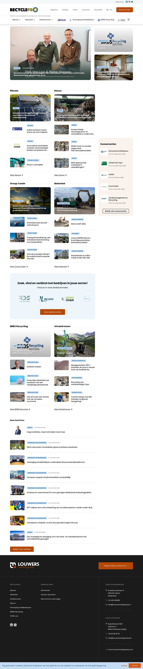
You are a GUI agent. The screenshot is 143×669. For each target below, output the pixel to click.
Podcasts (65, 10)
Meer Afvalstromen (62, 409)
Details (124, 665)
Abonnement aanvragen (51, 599)
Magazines (54, 10)
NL (108, 10)
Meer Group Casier (18, 266)
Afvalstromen (45, 20)
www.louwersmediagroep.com (120, 650)
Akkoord (134, 665)
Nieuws (15, 20)
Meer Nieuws (15, 175)
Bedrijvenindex (124, 10)
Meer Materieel (60, 266)
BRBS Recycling (107, 20)
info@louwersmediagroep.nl (119, 605)
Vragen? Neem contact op (114, 566)
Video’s (75, 10)
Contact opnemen (48, 595)
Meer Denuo (59, 175)
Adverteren (86, 10)
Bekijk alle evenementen (116, 211)
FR (111, 10)
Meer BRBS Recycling (19, 409)
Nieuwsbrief (98, 10)
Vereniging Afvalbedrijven (83, 20)
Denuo (13, 603)
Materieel (29, 20)
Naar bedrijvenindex (52, 312)
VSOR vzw (14, 616)
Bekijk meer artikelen (22, 549)
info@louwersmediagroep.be (119, 638)
